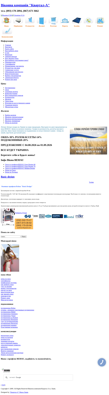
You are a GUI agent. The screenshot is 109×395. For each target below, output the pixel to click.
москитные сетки (7, 335)
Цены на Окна (10, 170)
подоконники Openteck (9, 314)
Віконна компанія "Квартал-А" (25, 5)
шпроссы (4, 347)
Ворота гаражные (7, 351)
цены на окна (6, 279)
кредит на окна (6, 290)
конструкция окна (7, 292)
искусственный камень (9, 343)
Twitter (91, 182)
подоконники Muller (8, 312)
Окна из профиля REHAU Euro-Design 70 (20, 166)
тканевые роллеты (7, 341)
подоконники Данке (8, 316)
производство (6, 296)
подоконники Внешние (9, 319)
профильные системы (9, 283)
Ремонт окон (5, 298)
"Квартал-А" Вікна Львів (19, 392)
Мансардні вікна (7, 300)
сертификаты (5, 281)
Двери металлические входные (12, 353)
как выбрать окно (7, 284)
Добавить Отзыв (21, 213)
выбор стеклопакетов (8, 288)
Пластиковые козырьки (9, 327)
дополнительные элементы (11, 345)
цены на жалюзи (7, 337)
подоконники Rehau (8, 308)
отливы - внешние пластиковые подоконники (17, 310)
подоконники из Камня (9, 318)
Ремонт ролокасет (7, 355)
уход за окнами (6, 286)
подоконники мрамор (8, 325)
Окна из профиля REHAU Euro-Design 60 (20, 164)
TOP (3, 385)
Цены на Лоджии (11, 172)
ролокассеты (5, 339)
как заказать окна (7, 294)
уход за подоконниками (9, 321)
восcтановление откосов (10, 349)
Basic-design (7, 176)
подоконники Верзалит (9, 323)
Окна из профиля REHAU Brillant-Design (20, 168)
